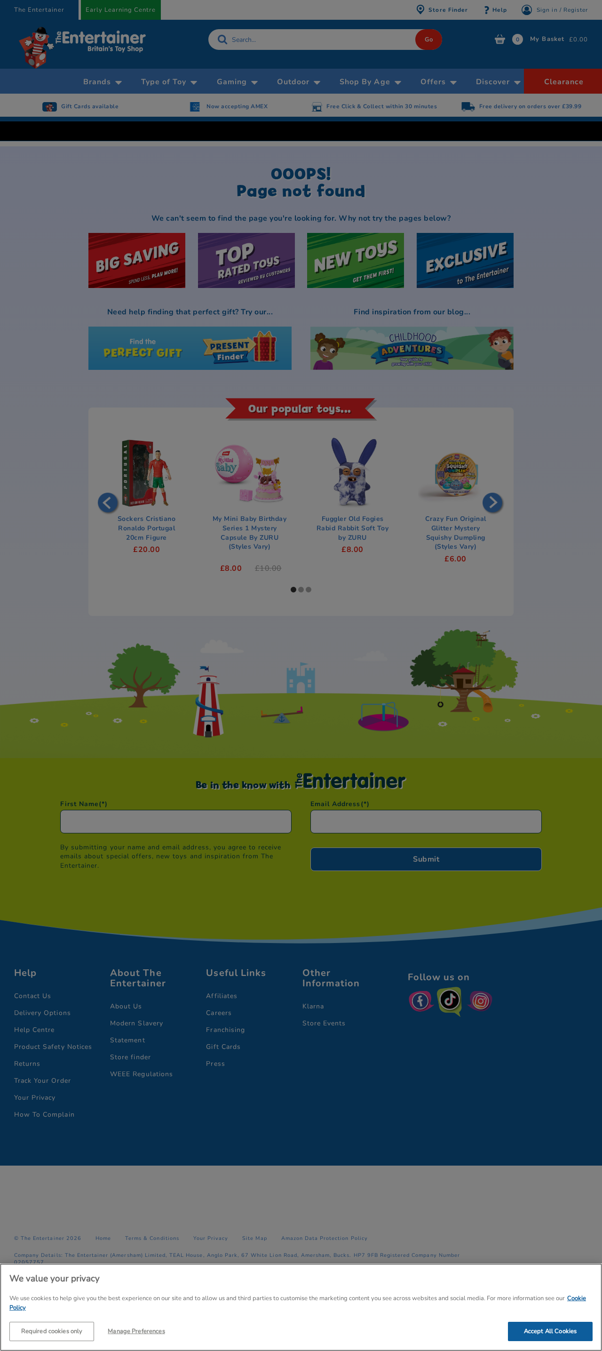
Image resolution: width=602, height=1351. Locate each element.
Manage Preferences (136, 1331)
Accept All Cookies (550, 1331)
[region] (301, 1307)
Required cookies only (52, 1331)
